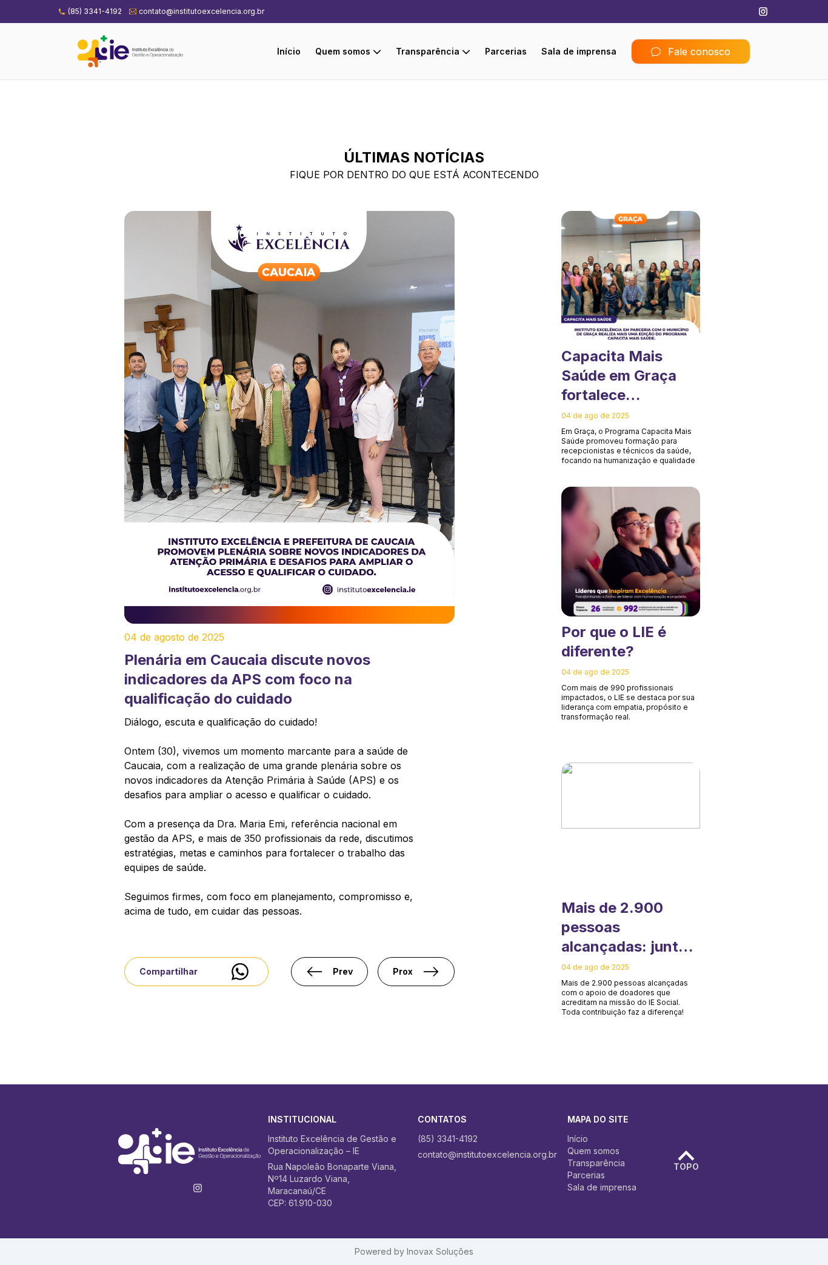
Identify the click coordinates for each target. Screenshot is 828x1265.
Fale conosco (699, 51)
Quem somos (342, 51)
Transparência (427, 51)
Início (289, 51)
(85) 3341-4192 (95, 11)
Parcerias (506, 51)
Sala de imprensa (578, 51)
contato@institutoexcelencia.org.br (201, 11)
